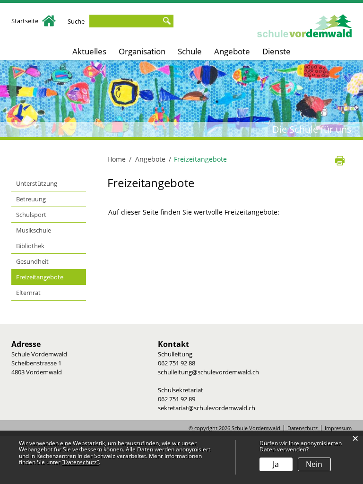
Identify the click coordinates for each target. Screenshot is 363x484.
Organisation (142, 51)
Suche (76, 21)
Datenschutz (302, 428)
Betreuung (31, 199)
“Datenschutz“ (80, 462)
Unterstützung (36, 183)
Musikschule (33, 230)
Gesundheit (32, 261)
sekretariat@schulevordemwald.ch (206, 408)
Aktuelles (89, 51)
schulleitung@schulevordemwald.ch (208, 372)
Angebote (232, 51)
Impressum (338, 428)
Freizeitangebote (51, 277)
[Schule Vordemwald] (304, 25)
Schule (190, 51)
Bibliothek (30, 246)
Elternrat (28, 292)
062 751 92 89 (176, 399)
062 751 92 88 (176, 363)
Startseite (25, 21)
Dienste (276, 51)
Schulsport (31, 214)
